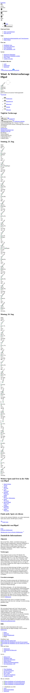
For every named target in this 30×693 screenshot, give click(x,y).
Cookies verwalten (8, 58)
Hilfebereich (8, 597)
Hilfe (7, 24)
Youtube (22, 684)
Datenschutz (7, 65)
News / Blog (7, 57)
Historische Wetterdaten (9, 54)
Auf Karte (3, 94)
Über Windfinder (8, 48)
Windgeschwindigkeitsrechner (8, 621)
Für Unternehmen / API (9, 49)
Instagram (22, 682)
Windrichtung (4, 128)
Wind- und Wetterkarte (9, 31)
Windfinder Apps (8, 45)
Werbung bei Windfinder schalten (12, 56)
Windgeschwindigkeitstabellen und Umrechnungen (16, 38)
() (7, 130)
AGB (5, 64)
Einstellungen (9, 26)
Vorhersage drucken (7, 121)
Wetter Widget (7, 39)
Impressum (6, 67)
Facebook (16, 70)
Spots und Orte (7, 33)
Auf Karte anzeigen (8, 70)
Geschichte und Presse (9, 46)
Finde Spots (5, 522)
